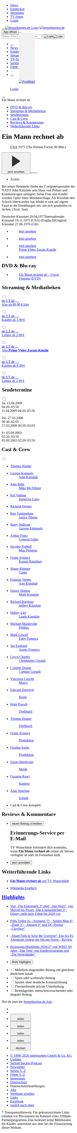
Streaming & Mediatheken (28, 111)
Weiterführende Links (25, 126)
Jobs (13, 1090)
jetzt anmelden (21, 862)
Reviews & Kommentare (27, 122)
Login (14, 20)
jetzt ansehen (16, 171)
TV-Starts (16, 16)
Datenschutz (18, 1082)
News (14, 5)
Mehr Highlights (21, 962)
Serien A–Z (18, 63)
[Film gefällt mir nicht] (35, 172)
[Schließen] (3, 97)
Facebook (17, 1101)
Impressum (17, 1078)
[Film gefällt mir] (32, 172)
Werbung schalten (22, 1093)
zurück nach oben (22, 1105)
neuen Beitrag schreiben (27, 823)
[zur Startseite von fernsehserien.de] (21, 27)
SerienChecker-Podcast (26, 1063)
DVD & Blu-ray (21, 107)
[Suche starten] (53, 36)
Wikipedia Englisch (23, 888)
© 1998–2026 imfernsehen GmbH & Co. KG (41, 1055)
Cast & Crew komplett (25, 805)
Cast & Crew (19, 118)
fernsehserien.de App (38, 1001)
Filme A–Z (17, 67)
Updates (15, 1059)
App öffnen (10, 31)
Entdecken (17, 9)
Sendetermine (19, 115)
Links (14, 1097)
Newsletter (17, 1067)
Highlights (13, 897)
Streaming (17, 13)
